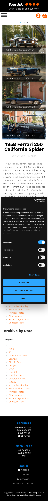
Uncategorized (16, 322)
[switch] (41, 250)
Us (24, 450)
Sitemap (32, 493)
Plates (24, 436)
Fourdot (13, 372)
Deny (24, 299)
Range (24, 427)
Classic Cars (15, 362)
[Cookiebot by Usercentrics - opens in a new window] (34, 200)
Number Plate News (19, 309)
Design (12, 365)
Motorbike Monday (18, 306)
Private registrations (19, 319)
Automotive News (18, 355)
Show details (34, 275)
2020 (11, 349)
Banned (13, 359)
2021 (11, 352)
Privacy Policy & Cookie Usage (29, 495)
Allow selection (24, 291)
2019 (11, 345)
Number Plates (16, 313)
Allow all (24, 283)
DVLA (11, 368)
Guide (24, 453)
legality (12, 382)
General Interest (17, 378)
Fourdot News (16, 375)
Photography (15, 316)
